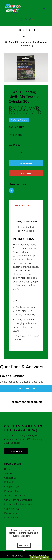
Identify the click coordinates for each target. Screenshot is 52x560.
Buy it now (26, 173)
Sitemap (8, 473)
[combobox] (19, 120)
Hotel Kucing (11, 517)
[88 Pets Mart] (13, 8)
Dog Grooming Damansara (18, 504)
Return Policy (11, 482)
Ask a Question (26, 388)
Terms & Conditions (14, 495)
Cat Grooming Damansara (18, 499)
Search (8, 469)
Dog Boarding (11, 508)
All (24, 36)
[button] (27, 558)
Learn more (24, 545)
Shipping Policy (12, 486)
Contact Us (10, 477)
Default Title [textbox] (18, 120)
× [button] (24, 525)
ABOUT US (16, 451)
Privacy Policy (11, 491)
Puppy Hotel (10, 513)
